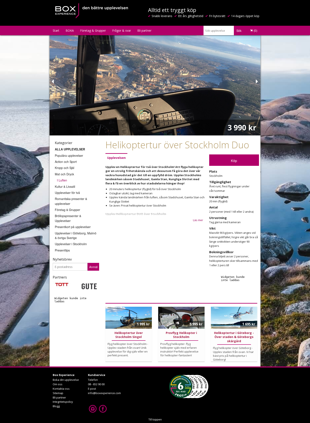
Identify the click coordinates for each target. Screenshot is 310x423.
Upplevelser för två (67, 193)
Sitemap (58, 393)
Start (56, 30)
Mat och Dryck (64, 174)
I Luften (62, 180)
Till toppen (155, 419)
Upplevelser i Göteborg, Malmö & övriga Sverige (75, 235)
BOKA (70, 30)
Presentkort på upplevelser (73, 227)
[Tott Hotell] (62, 284)
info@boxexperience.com (104, 393)
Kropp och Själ (64, 168)
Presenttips (62, 250)
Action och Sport (66, 161)
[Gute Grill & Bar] (89, 286)
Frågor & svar (121, 30)
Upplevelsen (116, 158)
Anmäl (93, 267)
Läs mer (198, 220)
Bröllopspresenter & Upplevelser (68, 218)
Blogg (56, 406)
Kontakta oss (61, 389)
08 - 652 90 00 (96, 384)
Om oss (57, 384)
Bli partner (144, 30)
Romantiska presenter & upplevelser (71, 201)
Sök (238, 30)
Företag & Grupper (93, 30)
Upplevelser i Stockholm (71, 244)
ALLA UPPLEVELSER (70, 149)
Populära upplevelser (69, 155)
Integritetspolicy (63, 402)
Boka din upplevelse (66, 380)
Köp (234, 160)
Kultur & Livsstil (65, 186)
